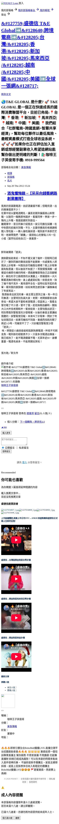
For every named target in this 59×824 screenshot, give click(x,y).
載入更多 (6, 433)
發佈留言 (6, 451)
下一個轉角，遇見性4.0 (32, 422)
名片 (9, 180)
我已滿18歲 (7, 818)
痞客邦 (30, 413)
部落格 (11, 177)
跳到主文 (6, 94)
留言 (36, 413)
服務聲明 (33, 782)
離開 (17, 818)
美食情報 (26, 167)
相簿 (9, 173)
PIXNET (14, 779)
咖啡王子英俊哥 (9, 385)
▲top (4, 427)
